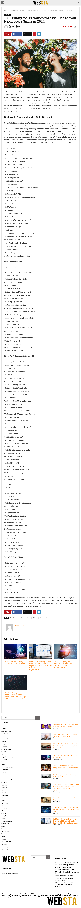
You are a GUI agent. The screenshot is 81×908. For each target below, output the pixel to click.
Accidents (5, 728)
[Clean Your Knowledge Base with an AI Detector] (15, 645)
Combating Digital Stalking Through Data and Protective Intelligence (64, 664)
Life (2, 806)
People (4, 816)
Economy (4, 762)
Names (29, 618)
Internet (4, 795)
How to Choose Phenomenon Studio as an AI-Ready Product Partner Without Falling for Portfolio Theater (66, 787)
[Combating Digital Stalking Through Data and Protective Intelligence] (65, 645)
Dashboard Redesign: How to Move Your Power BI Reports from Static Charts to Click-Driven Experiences (40, 665)
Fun (3, 777)
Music (3, 811)
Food (3, 775)
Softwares (5, 824)
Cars (3, 754)
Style (3, 829)
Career (3, 752)
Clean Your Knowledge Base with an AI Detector (14, 662)
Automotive (5, 739)
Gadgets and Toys (7, 780)
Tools (3, 836)
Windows (4, 849)
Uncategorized (6, 842)
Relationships (6, 821)
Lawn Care (5, 803)
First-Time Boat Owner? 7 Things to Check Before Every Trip (66, 735)
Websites (4, 844)
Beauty (4, 741)
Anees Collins (14, 26)
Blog (3, 744)
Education (5, 764)
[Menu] (2, 2)
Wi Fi (47, 618)
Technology (14, 10)
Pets (3, 818)
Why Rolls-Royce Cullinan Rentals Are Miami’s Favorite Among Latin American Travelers (65, 746)
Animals (4, 734)
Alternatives (6, 731)
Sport (3, 826)
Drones (4, 759)
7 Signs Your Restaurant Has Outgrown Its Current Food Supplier (65, 766)
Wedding (4, 847)
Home (6, 10)
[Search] (78, 2)
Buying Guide (6, 749)
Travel (3, 839)
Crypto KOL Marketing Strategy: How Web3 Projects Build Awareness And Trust (66, 809)
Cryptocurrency (7, 757)
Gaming (4, 782)
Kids (3, 798)
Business (4, 746)
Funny (22, 618)
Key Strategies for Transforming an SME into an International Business (66, 776)
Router (42, 618)
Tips (3, 834)
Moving (4, 808)
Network (35, 618)
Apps (3, 736)
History (4, 788)
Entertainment (14, 618)
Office (3, 813)
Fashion (4, 770)
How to (4, 793)
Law (3, 800)
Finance (4, 772)
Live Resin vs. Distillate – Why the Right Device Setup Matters (65, 726)
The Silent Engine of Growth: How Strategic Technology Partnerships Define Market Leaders (15, 696)
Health (4, 785)
